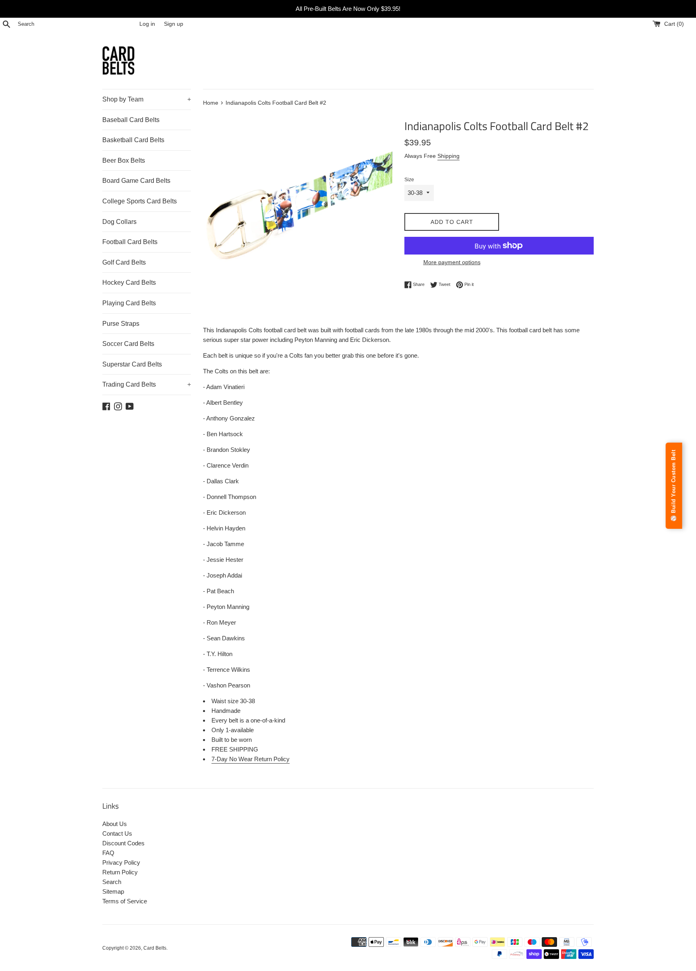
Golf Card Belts (124, 262)
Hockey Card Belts (129, 282)
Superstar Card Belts (132, 364)
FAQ (108, 852)
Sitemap (113, 891)
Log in (147, 24)
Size (409, 179)
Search (111, 881)
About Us (114, 823)
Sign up (173, 24)
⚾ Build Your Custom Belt (674, 486)
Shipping (448, 156)
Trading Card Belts (146, 384)
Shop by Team (146, 99)
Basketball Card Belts (133, 140)
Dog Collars (119, 221)
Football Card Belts (129, 241)
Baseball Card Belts (131, 119)
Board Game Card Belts (136, 180)
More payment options (452, 262)
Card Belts (154, 948)
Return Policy (120, 872)
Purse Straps (120, 323)
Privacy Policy (121, 862)
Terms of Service (124, 901)
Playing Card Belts (129, 303)
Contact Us (117, 833)
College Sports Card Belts (139, 201)
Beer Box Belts (123, 160)
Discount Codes (123, 843)
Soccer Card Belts (128, 343)
